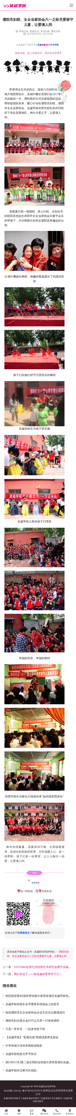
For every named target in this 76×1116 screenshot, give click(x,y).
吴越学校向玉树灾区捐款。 (22, 1070)
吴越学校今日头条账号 (51, 1098)
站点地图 (8, 1090)
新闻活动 (23, 31)
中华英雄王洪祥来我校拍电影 (23, 1045)
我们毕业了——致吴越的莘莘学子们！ (38, 974)
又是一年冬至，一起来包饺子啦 (25, 1028)
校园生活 (34, 31)
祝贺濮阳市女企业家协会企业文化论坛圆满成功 (35, 1012)
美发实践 (45, 31)
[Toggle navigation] (71, 5)
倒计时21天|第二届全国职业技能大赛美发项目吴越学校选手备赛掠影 (39, 1062)
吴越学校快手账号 (30, 1098)
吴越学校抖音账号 (12, 1098)
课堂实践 (55, 31)
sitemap (17, 1090)
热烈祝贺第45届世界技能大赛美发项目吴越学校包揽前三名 (39, 995)
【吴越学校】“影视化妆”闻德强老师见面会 (32, 1037)
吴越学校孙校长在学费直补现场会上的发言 (32, 1004)
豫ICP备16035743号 (32, 1090)
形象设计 (46, 44)
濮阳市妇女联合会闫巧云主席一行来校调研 (32, 1020)
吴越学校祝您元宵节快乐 (21, 1053)
